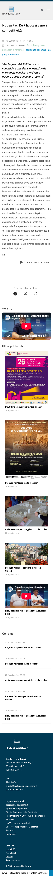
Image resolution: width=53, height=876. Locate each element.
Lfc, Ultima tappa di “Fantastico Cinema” (23, 407)
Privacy (9, 856)
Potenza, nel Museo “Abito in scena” (21, 483)
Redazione (11, 834)
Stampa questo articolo (36, 262)
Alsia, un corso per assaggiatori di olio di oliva (26, 529)
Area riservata (13, 860)
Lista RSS (10, 849)
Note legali (11, 853)
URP (8, 778)
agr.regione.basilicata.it (17, 805)
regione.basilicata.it (15, 801)
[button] (48, 10)
